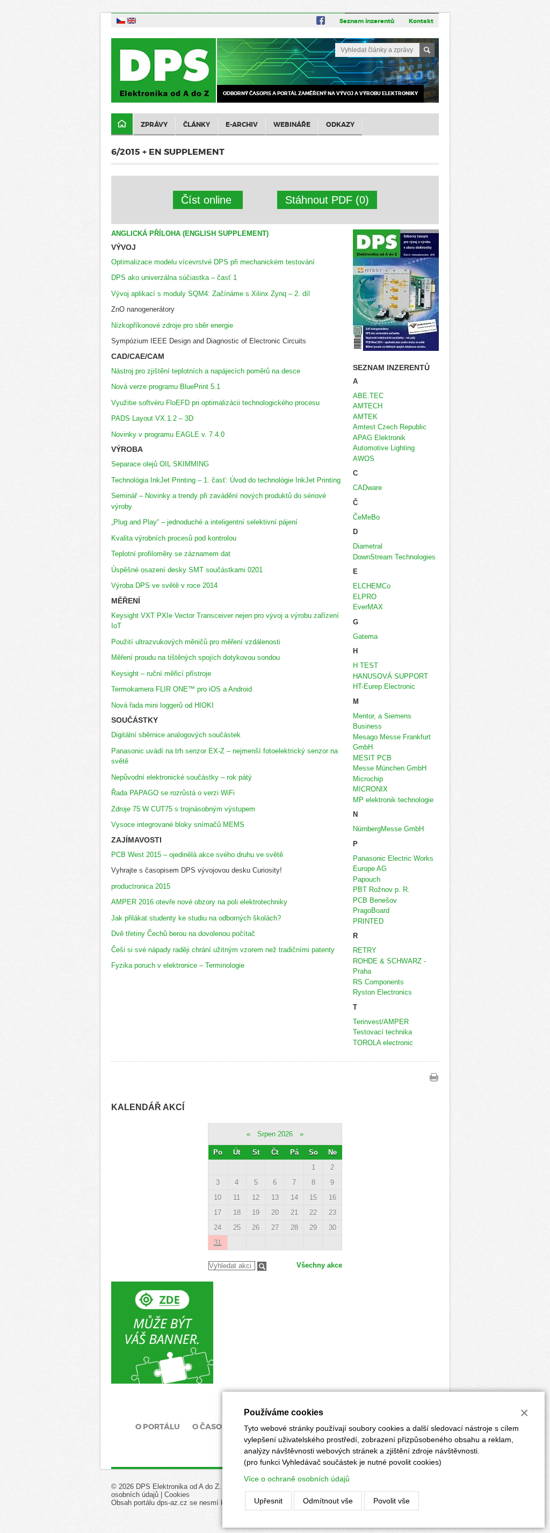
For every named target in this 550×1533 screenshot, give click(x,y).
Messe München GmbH (389, 768)
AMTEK (365, 417)
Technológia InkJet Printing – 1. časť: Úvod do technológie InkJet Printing (226, 480)
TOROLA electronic (383, 1043)
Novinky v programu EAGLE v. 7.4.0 (168, 434)
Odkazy (340, 124)
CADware (367, 488)
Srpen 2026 (275, 1134)
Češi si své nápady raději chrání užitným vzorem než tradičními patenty (223, 950)
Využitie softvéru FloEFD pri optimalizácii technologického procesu (215, 403)
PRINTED (368, 921)
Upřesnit (268, 1500)
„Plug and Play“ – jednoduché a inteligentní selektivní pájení (204, 522)
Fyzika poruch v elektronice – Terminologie (177, 965)
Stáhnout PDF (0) (327, 200)
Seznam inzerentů (366, 21)
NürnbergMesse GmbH (388, 829)
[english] (131, 20)
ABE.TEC (368, 396)
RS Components (378, 982)
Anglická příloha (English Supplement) (190, 233)
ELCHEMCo (371, 586)
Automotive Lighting (384, 448)
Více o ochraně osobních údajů (297, 1478)
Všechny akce (319, 1265)
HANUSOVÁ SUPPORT (390, 676)
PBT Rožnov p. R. (381, 890)
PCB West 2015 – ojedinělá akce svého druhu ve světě (197, 855)
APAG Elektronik (379, 438)
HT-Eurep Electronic (384, 686)
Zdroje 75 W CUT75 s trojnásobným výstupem (183, 809)
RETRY (365, 950)
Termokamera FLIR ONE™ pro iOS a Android (181, 689)
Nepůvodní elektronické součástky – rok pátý (181, 777)
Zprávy (154, 124)
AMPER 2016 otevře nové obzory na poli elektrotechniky (199, 902)
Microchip (368, 779)
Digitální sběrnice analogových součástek (176, 735)
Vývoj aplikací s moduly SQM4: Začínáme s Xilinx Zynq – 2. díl (210, 294)
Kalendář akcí (147, 1107)
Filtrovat (261, 1266)
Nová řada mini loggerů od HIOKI (162, 705)
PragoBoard (371, 910)
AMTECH (367, 406)
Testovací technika (382, 1032)
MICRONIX (370, 789)
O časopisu (216, 1426)
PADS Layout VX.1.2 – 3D (152, 418)
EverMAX (368, 607)
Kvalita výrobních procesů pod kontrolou (173, 538)
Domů (122, 124)
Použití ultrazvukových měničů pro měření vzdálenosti (195, 642)
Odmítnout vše (328, 1500)
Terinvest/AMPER (381, 1022)
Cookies (177, 1495)
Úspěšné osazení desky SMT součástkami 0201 (187, 570)
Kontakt (421, 21)
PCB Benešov (375, 900)
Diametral (367, 546)
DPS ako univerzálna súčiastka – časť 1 (174, 278)
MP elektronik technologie (393, 800)
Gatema (365, 636)
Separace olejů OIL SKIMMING (160, 464)
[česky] (121, 20)
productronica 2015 (140, 886)
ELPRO (365, 597)
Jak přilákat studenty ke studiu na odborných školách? (196, 918)
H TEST (365, 665)
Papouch (366, 879)
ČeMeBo (366, 517)
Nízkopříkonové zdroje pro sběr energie (172, 325)
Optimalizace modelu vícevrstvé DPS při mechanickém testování (213, 262)
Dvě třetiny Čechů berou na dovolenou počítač (183, 934)
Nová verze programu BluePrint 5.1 (165, 387)
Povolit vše (391, 1500)
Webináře (291, 124)
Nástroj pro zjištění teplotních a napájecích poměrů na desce (205, 371)
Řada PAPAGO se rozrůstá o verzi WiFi (173, 793)
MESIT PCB (372, 758)
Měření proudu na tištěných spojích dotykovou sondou (195, 657)
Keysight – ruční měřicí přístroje (161, 674)
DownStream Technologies (394, 557)
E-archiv (242, 124)
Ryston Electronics (382, 992)
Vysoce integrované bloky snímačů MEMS (177, 825)
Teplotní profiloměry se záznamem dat (170, 554)
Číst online (208, 200)
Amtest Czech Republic (389, 427)
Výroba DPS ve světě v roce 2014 (164, 585)
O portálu (157, 1426)
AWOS (363, 459)
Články (196, 124)
